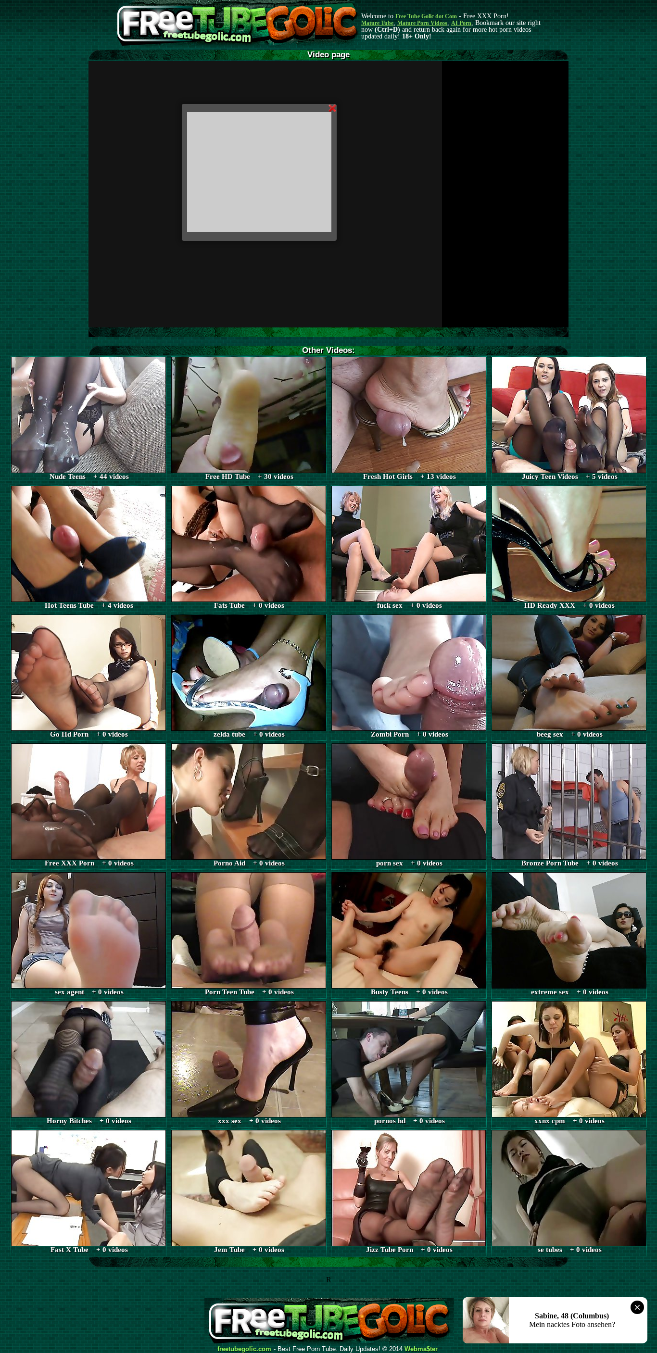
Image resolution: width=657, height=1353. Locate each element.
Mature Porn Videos (422, 23)
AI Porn (461, 23)
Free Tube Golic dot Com (426, 16)
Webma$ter (421, 1349)
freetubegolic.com (244, 1349)
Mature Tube (377, 23)
